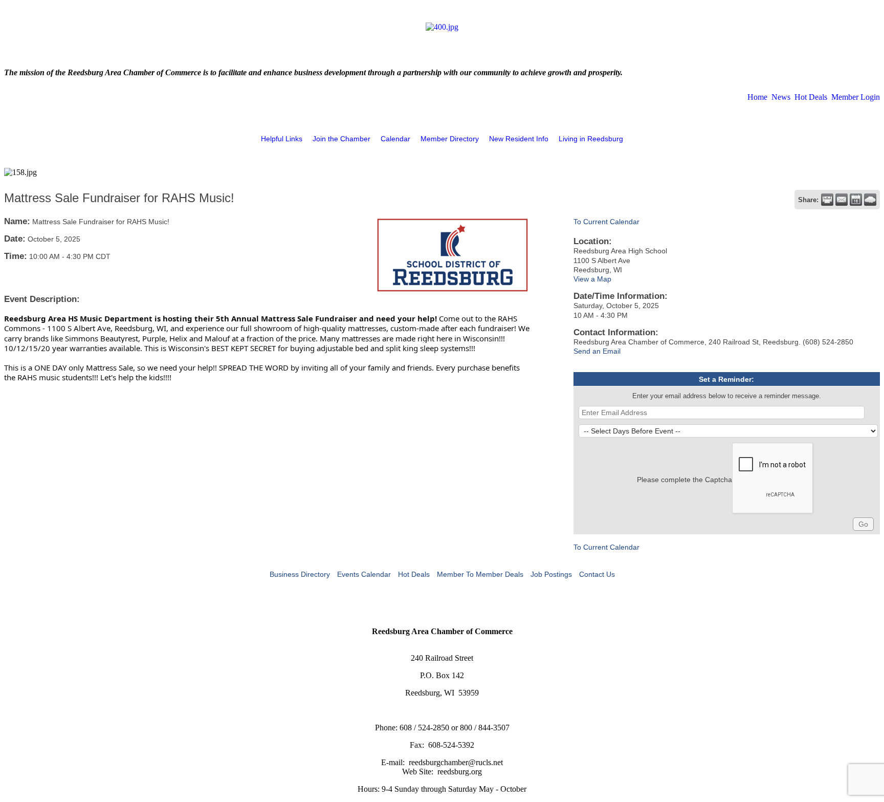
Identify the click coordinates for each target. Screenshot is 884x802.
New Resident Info (518, 139)
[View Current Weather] (870, 199)
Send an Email (597, 351)
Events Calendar (364, 574)
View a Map (592, 279)
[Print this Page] (827, 199)
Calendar (395, 139)
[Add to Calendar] (856, 199)
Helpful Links (281, 139)
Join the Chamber (341, 139)
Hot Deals (810, 97)
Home (757, 97)
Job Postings (551, 574)
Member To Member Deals (480, 574)
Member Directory (450, 139)
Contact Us (597, 574)
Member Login (855, 97)
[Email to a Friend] (841, 199)
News (780, 97)
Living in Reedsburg (591, 139)
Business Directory (300, 574)
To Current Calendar (606, 222)
